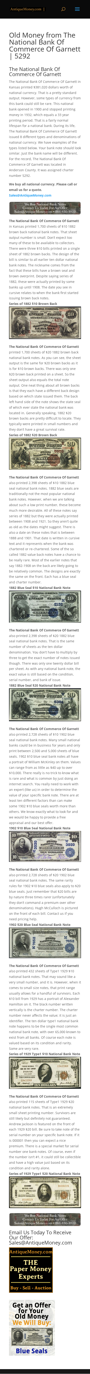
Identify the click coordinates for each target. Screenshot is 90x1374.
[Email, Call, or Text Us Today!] (45, 208)
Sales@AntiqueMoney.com (30, 195)
